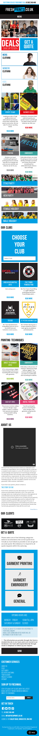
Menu (19, 16)
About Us (4, 666)
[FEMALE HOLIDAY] (19, 205)
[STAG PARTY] (19, 180)
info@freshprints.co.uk (14, 716)
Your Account (5, 675)
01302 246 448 (9, 712)
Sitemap (4, 679)
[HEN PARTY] (19, 192)
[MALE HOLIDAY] (19, 217)
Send (20, 650)
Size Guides (4, 671)
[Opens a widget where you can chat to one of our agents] (32, 732)
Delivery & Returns (7, 673)
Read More (10, 131)
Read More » (34, 509)
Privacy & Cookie (6, 677)
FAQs (3, 668)
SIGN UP (28, 698)
